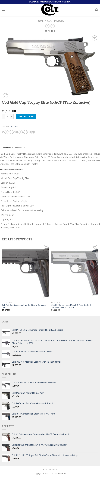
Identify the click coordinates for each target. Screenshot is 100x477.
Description (7, 147)
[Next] (98, 280)
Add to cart (26, 116)
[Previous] (2, 280)
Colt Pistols (55, 20)
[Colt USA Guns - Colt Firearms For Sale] (50, 10)
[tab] (7, 147)
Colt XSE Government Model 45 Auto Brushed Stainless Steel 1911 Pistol (71, 306)
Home (39, 20)
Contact (53, 469)
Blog (45, 469)
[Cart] (96, 10)
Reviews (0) (20, 147)
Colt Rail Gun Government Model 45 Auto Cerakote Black (24, 306)
